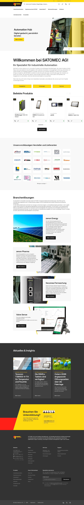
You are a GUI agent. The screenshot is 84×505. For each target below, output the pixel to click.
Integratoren (30, 479)
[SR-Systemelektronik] (27, 178)
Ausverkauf (30, 450)
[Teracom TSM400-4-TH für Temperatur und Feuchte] (22, 363)
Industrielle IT (16, 477)
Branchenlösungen (47, 453)
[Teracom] (47, 178)
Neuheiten (30, 454)
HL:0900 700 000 (19, 458)
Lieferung (30, 456)
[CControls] (47, 151)
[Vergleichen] (15, 120)
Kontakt (59, 456)
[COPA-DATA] (56, 151)
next (67, 49)
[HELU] (37, 160)
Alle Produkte (42, 129)
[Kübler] (66, 160)
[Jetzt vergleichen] (65, 4)
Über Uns (30, 473)
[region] (42, 108)
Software (15, 481)
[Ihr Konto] (58, 4)
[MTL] (27, 169)
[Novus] (37, 169)
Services (62, 86)
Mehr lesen (18, 395)
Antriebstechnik (16, 483)
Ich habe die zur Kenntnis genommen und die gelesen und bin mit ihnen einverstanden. (56, 484)
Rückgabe (30, 458)
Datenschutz (40, 502)
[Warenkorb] (69, 4)
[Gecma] (27, 160)
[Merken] (18, 120)
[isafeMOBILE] (47, 160)
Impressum (32, 502)
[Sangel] (56, 169)
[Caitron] (37, 151)
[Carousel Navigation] (66, 49)
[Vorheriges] (67, 93)
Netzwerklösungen (17, 479)
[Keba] (56, 160)
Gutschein (30, 463)
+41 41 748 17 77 (19, 454)
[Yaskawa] (66, 178)
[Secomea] (66, 169)
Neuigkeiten (22, 86)
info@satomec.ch (19, 456)
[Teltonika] (37, 178)
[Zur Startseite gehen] (17, 4)
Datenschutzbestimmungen (56, 483)
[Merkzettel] (62, 4)
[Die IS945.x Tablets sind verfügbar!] (42, 363)
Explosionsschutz (17, 475)
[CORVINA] (66, 152)
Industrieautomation (17, 473)
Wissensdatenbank (61, 453)
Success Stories (31, 475)
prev (65, 49)
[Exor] (17, 160)
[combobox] (41, 4)
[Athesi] (17, 151)
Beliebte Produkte (32, 452)
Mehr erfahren (19, 39)
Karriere (29, 477)
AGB (54, 484)
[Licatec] (17, 169)
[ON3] (47, 169)
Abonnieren (66, 479)
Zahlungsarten (31, 461)
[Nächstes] (70, 93)
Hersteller (15, 485)
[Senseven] (17, 178)
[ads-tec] (27, 151)
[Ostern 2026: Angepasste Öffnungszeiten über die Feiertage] (62, 363)
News (29, 481)
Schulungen (42, 86)
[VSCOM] (56, 178)
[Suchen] (24, 4)
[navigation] (68, 93)
